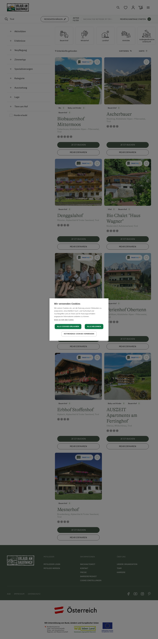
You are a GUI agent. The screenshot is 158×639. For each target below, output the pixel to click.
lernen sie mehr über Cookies (64, 320)
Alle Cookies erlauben (68, 326)
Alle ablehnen (94, 326)
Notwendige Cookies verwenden (79, 334)
